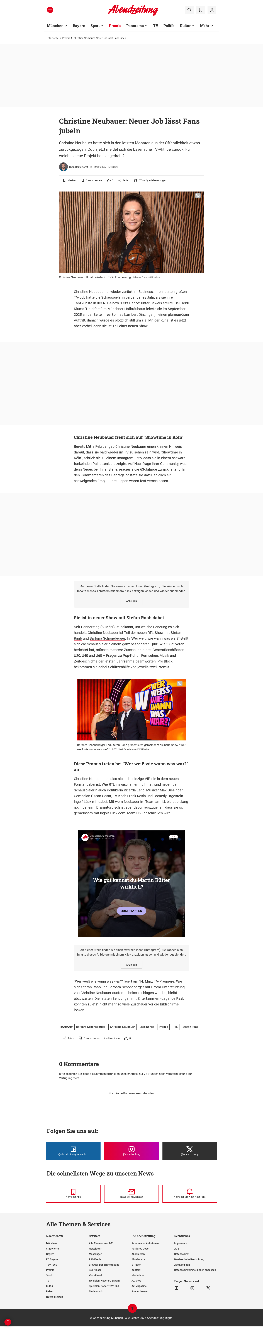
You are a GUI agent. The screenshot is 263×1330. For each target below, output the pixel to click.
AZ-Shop (136, 1280)
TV (155, 25)
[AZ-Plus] (50, 10)
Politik (169, 25)
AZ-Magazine (139, 1286)
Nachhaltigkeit (54, 1296)
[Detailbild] (198, 195)
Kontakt (136, 1269)
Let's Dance (130, 303)
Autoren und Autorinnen (145, 1243)
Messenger (95, 1254)
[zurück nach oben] (132, 1310)
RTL (112, 784)
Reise (49, 1291)
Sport (95, 25)
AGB (176, 1248)
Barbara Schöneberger (107, 638)
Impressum (180, 1243)
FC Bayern (52, 1259)
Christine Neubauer (89, 291)
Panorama (135, 25)
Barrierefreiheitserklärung (189, 1259)
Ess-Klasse (95, 1269)
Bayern (79, 25)
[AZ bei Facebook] (176, 1288)
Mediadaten (138, 1275)
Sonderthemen (140, 1291)
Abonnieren (138, 1254)
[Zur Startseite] (133, 15)
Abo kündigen (182, 1264)
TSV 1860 (51, 1264)
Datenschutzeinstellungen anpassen (195, 1269)
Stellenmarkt (96, 1291)
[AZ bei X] (208, 1288)
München (55, 25)
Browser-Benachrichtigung (104, 1264)
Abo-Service (138, 1259)
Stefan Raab (190, 1027)
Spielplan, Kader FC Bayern (104, 1280)
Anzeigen (131, 601)
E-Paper (136, 1264)
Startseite (53, 38)
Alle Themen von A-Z (101, 1243)
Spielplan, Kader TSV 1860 (104, 1286)
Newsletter (95, 1248)
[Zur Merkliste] (200, 10)
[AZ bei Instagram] (192, 1288)
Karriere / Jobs (140, 1248)
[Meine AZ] (212, 10)
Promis (115, 25)
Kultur (185, 25)
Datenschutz (181, 1254)
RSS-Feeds (95, 1259)
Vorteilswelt (96, 1275)
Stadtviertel (53, 1248)
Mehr (205, 25)
